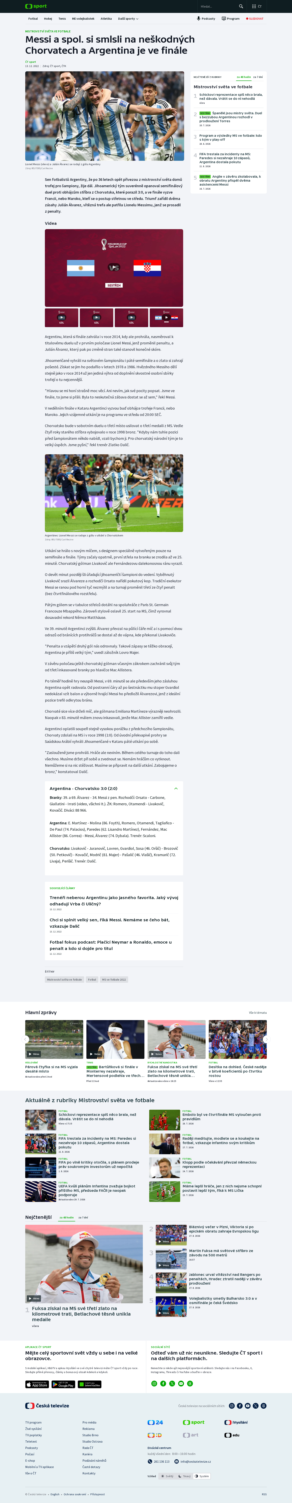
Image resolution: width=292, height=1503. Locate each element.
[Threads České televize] (263, 1406)
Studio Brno (90, 1435)
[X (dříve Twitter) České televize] (255, 1406)
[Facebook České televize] (240, 1406)
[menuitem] (33, 18)
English (55, 1494)
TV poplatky (33, 1435)
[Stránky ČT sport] (193, 1424)
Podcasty (31, 1448)
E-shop (30, 1460)
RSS (264, 1494)
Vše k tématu (258, 1013)
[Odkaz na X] (172, 1383)
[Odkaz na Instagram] (154, 1383)
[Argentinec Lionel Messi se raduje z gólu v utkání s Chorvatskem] (114, 493)
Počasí (29, 1454)
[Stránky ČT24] (155, 1424)
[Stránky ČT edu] (231, 1436)
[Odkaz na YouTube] (181, 1383)
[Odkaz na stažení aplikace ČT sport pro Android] (63, 1384)
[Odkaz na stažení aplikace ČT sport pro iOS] (37, 1384)
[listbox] (184, 1476)
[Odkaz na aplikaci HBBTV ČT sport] (90, 1384)
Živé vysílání (33, 1429)
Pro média (89, 1422)
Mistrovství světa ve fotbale (48, 31)
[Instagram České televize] (232, 1406)
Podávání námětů (94, 1460)
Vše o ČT (31, 1473)
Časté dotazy (91, 1467)
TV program (33, 1422)
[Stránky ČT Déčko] (155, 1436)
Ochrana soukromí (75, 1494)
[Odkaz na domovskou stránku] (42, 6)
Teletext (31, 1441)
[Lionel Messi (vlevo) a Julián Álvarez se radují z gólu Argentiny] (104, 116)
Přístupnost (97, 1494)
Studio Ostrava (92, 1441)
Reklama (88, 1429)
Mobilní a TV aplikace (39, 1467)
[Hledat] (241, 6)
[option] (167, 1476)
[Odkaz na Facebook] (163, 1383)
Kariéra (87, 1454)
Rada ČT (88, 1448)
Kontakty (88, 1473)
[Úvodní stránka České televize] (47, 1406)
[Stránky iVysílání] (236, 1424)
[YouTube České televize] (248, 1406)
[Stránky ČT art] (190, 1436)
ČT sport (30, 62)
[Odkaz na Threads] (190, 1383)
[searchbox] (218, 6)
